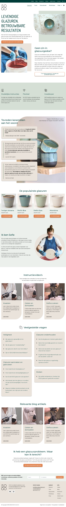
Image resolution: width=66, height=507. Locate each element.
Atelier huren (52, 1)
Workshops (52, 5)
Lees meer (6, 316)
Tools (35, 5)
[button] (16, 340)
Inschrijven (60, 477)
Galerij (32, 1)
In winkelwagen (7, 216)
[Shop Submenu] (61, 5)
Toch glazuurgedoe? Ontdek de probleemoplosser (49, 74)
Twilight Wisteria (7, 210)
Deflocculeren (52, 303)
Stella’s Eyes (38, 210)
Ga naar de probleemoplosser (33, 465)
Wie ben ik (41, 1)
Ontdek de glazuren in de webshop (12, 41)
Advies (46, 1)
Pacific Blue (21, 210)
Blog (36, 1)
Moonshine (54, 210)
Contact (58, 1)
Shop (59, 5)
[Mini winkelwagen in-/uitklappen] (63, 5)
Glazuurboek (43, 5)
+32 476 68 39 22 (37, 488)
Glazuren (29, 5)
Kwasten (6, 303)
